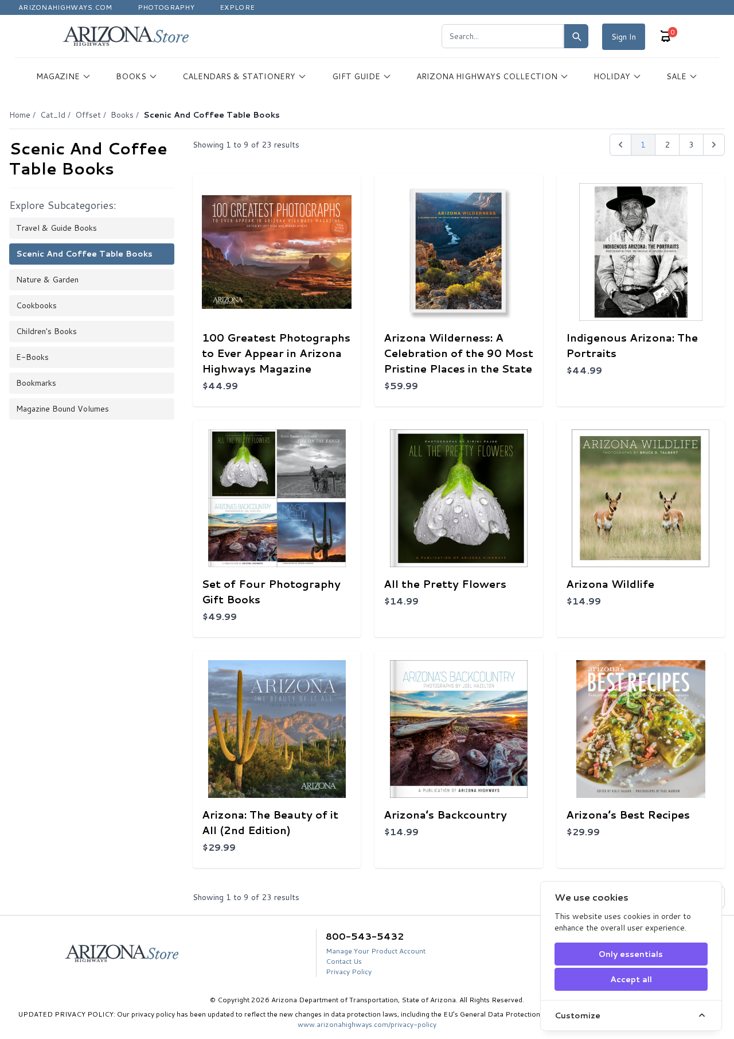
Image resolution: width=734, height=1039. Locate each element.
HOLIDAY (612, 76)
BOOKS (131, 76)
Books (122, 115)
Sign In (623, 36)
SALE (676, 76)
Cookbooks (36, 305)
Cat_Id (52, 115)
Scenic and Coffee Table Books (84, 253)
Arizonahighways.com (65, 7)
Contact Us (344, 961)
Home (19, 115)
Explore (237, 7)
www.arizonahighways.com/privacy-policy (367, 1024)
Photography (166, 7)
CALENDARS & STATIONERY (238, 76)
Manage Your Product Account (375, 951)
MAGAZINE (58, 76)
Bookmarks (36, 383)
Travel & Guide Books (56, 228)
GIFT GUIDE (356, 76)
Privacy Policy (349, 971)
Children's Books (46, 331)
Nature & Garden (47, 279)
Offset (88, 115)
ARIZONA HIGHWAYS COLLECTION (486, 76)
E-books (32, 357)
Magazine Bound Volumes (62, 408)
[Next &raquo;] (714, 145)
